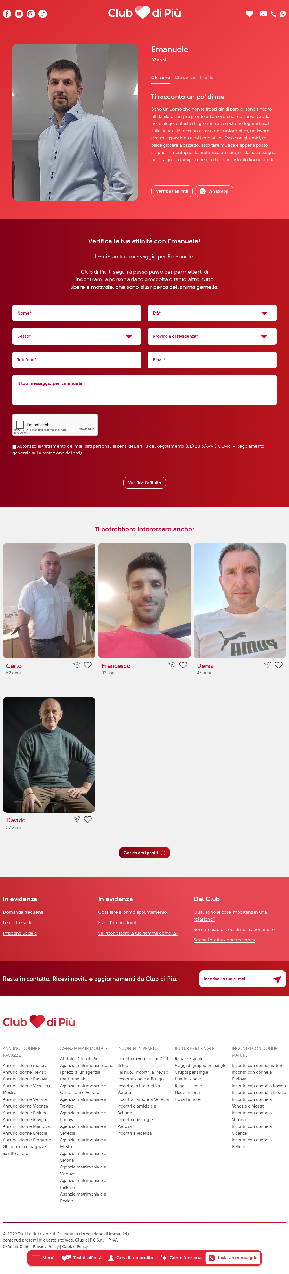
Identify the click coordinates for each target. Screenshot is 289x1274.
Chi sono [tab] (160, 77)
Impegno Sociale (20, 933)
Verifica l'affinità (144, 482)
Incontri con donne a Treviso (259, 1092)
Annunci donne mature (25, 1065)
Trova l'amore (188, 1099)
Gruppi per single (191, 1072)
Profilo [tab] (207, 77)
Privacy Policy (46, 1246)
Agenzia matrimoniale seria (86, 1065)
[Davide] (49, 754)
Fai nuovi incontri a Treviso (142, 1072)
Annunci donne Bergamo (27, 1140)
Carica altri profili (141, 852)
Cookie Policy (75, 1246)
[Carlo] (49, 600)
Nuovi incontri (188, 1092)
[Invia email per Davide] (76, 819)
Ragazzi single (188, 1085)
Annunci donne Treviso (24, 1072)
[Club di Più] (144, 12)
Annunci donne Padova (25, 1079)
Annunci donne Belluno (25, 1112)
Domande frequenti (23, 912)
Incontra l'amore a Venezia (143, 1099)
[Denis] (240, 600)
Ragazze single (189, 1058)
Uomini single (188, 1079)
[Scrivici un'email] (263, 12)
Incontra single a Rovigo (140, 1079)
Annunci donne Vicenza (25, 1106)
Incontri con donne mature (258, 1065)
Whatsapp (218, 191)
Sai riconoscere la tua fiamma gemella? (138, 933)
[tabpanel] (214, 128)
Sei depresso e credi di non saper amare (234, 929)
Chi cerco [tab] (185, 77)
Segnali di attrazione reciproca (224, 940)
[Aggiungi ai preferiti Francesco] (183, 666)
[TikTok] (42, 12)
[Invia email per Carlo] (76, 665)
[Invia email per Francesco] (172, 665)
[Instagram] (31, 12)
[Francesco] (144, 600)
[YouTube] (19, 12)
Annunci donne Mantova (26, 1126)
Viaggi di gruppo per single (201, 1065)
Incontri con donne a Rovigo (259, 1085)
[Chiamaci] (274, 12)
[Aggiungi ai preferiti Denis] (278, 666)
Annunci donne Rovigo (24, 1119)
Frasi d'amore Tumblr (119, 922)
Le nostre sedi (17, 922)
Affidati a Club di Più (79, 1058)
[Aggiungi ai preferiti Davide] (88, 820)
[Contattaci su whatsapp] (283, 12)
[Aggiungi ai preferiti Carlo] (88, 666)
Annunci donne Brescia (25, 1133)
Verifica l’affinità (172, 191)
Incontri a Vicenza (134, 1133)
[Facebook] (7, 12)
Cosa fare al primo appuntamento (132, 912)
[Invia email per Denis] (267, 665)
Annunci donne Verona (25, 1099)
